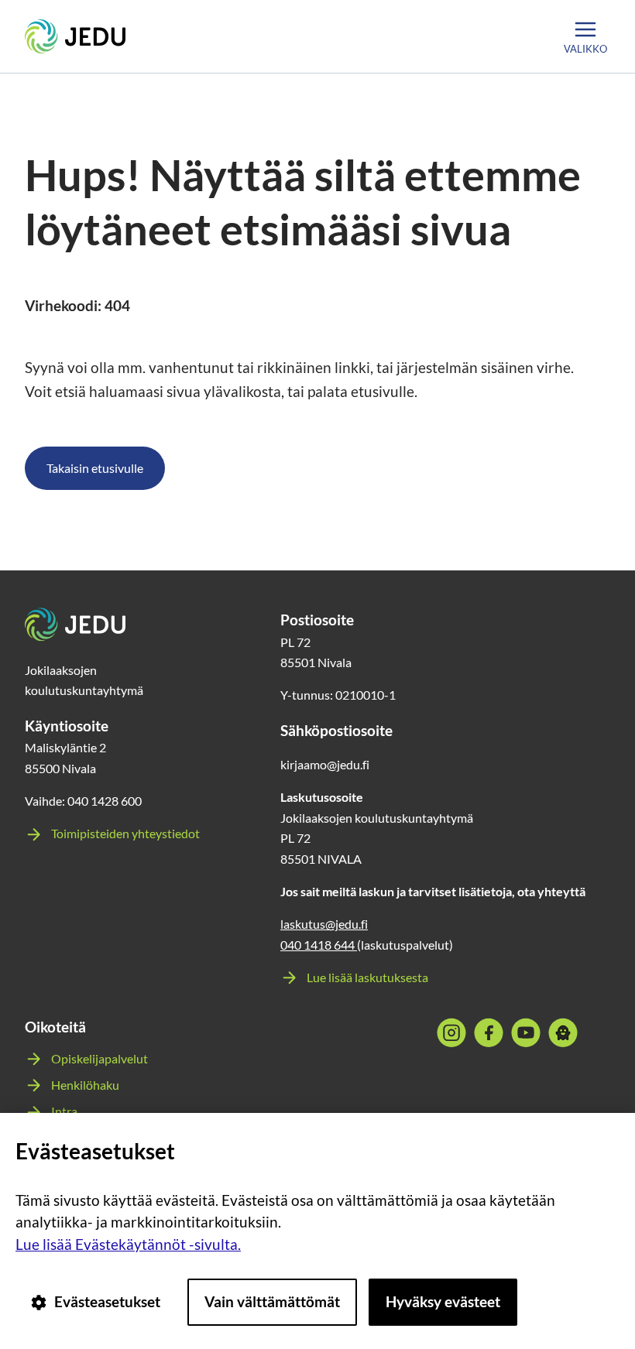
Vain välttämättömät (272, 1301)
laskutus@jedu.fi (324, 923)
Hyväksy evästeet (443, 1301)
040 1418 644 (318, 944)
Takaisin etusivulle (94, 468)
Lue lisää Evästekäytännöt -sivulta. (128, 1244)
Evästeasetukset (107, 1301)
